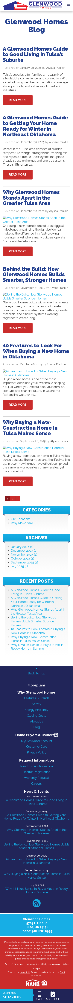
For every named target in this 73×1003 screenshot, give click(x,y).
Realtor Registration (36, 772)
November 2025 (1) (24, 554)
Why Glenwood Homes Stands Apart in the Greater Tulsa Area (38, 611)
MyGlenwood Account (36, 741)
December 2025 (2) (24, 550)
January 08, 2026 (31, 67)
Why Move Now (22, 523)
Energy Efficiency (36, 710)
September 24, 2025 (33, 441)
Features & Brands (36, 698)
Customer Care (36, 746)
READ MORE (18, 100)
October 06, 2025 (31, 364)
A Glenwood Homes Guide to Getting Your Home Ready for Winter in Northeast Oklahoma (37, 602)
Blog (36, 727)
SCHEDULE (53, 999)
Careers (36, 783)
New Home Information (36, 766)
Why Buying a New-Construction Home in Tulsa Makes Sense (33, 639)
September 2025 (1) (24, 562)
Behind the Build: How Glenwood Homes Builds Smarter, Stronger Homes (33, 621)
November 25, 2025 (32, 287)
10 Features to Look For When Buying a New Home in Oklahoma (38, 631)
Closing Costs (36, 715)
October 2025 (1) (22, 558)
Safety (36, 704)
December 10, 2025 (32, 211)
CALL (39, 999)
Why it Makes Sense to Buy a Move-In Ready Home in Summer (37, 647)
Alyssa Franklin (55, 67)
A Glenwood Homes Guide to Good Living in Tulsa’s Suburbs (35, 592)
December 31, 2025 (32, 142)
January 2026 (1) (22, 547)
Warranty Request (36, 778)
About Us (36, 721)
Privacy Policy (36, 752)
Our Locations (21, 519)
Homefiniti (25, 972)
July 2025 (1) (19, 566)
